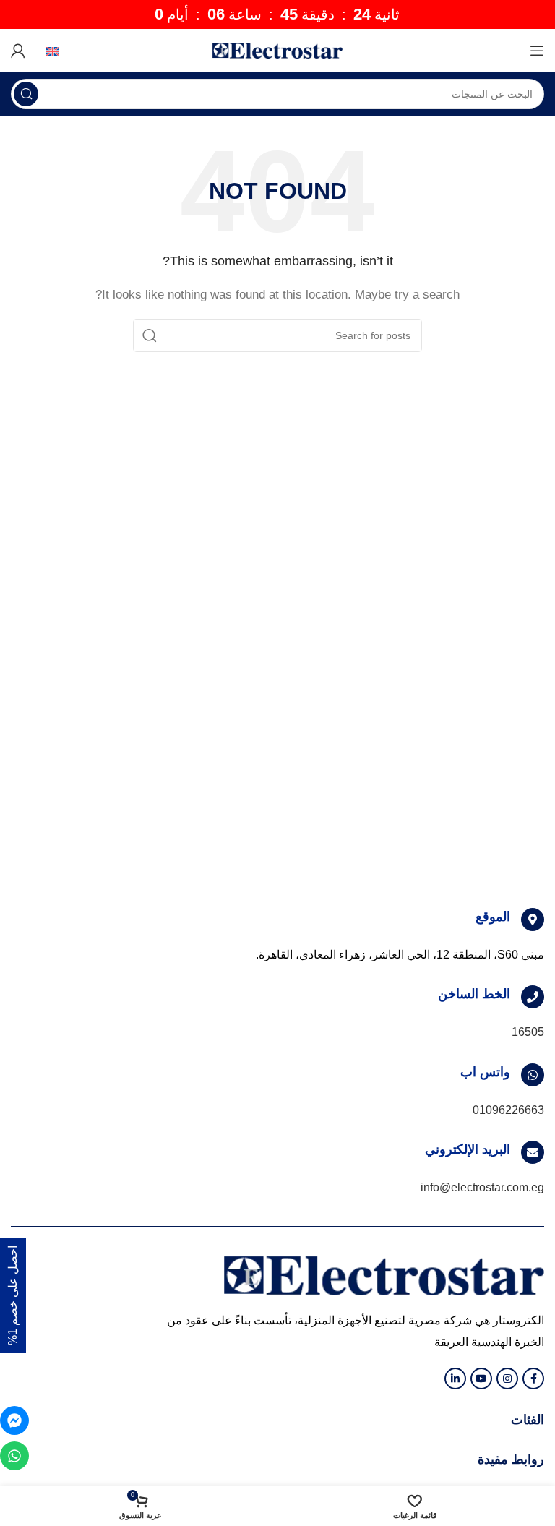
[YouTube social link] (481, 1378)
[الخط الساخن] (532, 996)
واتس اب (485, 1072)
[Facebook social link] (533, 1378)
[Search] (26, 94)
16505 (528, 1032)
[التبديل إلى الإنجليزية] (48, 50)
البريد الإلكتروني (467, 1149)
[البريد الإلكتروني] (532, 1152)
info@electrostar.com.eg (482, 1187)
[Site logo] (277, 49)
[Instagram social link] (507, 1378)
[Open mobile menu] (536, 50)
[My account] (18, 50)
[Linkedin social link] (455, 1378)
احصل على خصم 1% (13, 1295)
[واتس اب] (532, 1074)
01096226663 (508, 1110)
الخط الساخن (474, 994)
